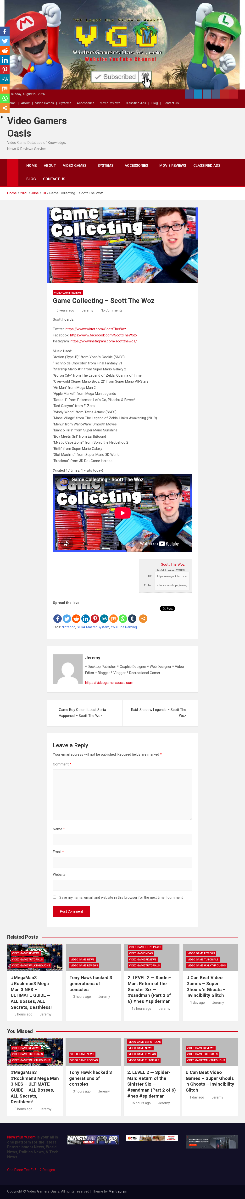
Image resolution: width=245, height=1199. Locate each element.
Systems (65, 103)
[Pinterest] (95, 615)
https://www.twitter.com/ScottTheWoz (96, 329)
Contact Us (171, 103)
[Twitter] (67, 615)
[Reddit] (76, 615)
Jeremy (87, 310)
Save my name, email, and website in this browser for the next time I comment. (121, 897)
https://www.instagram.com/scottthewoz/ (104, 341)
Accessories (85, 103)
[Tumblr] (132, 615)
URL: (151, 576)
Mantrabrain (118, 1191)
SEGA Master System (93, 627)
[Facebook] (57, 615)
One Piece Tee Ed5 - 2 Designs (31, 1170)
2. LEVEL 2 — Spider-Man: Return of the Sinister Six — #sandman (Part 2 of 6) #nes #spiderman (149, 989)
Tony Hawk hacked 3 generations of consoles (90, 983)
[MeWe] (104, 615)
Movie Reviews (110, 103)
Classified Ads (136, 103)
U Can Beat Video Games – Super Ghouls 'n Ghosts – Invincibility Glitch (206, 986)
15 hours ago (141, 1008)
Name (59, 829)
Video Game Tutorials (27, 959)
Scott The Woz (173, 564)
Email (58, 852)
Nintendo (68, 627)
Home (31, 165)
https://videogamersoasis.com (109, 682)
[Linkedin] (85, 615)
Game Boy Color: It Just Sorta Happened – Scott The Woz (82, 713)
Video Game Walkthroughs (31, 965)
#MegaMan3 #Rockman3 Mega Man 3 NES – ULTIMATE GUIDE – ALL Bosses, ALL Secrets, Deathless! (31, 992)
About (25, 103)
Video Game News (83, 959)
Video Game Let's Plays (145, 947)
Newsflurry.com (21, 1137)
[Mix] (113, 615)
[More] (143, 615)
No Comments (111, 310)
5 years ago (65, 310)
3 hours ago (23, 1014)
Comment (62, 764)
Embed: (149, 585)
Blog (154, 103)
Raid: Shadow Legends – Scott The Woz (158, 713)
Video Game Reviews (68, 292)
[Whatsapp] (123, 615)
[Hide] (2, 117)
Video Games (44, 103)
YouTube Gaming (124, 627)
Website (59, 874)
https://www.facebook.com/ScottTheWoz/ (103, 335)
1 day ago (197, 1002)
